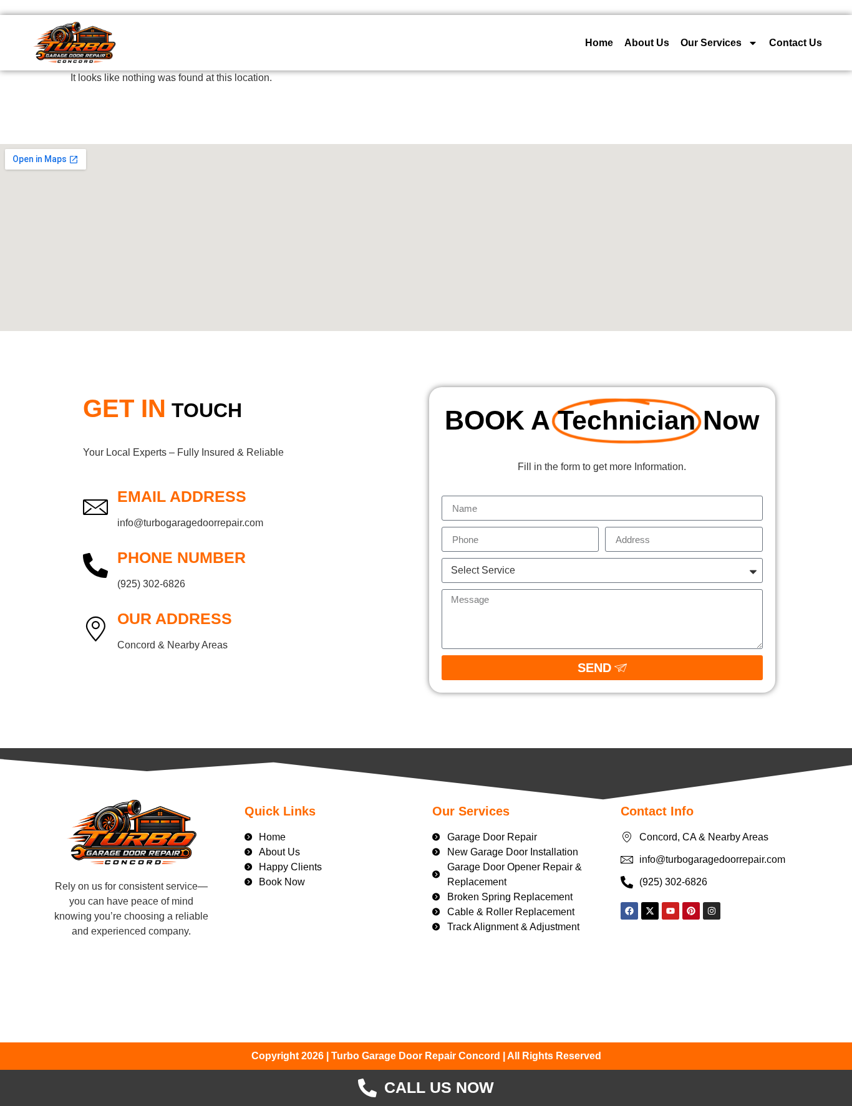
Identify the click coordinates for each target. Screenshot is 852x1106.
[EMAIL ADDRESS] (95, 506)
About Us (646, 42)
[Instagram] (711, 911)
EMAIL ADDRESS (181, 496)
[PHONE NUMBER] (95, 567)
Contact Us (795, 42)
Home (599, 42)
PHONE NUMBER (181, 557)
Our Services (711, 42)
